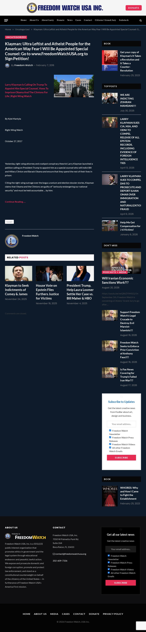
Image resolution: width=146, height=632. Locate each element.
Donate (133, 7)
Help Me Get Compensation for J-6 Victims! (130, 226)
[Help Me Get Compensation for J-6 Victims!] (110, 225)
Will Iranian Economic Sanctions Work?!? (117, 280)
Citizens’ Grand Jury (105, 20)
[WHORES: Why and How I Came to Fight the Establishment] (110, 496)
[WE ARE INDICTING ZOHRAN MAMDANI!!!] (110, 98)
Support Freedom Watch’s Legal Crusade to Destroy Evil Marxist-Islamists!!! (130, 321)
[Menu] (6, 20)
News (70, 20)
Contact (88, 20)
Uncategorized (16, 37)
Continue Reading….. (15, 201)
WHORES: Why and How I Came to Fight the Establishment (129, 493)
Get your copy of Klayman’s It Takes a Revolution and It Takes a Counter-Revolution (130, 61)
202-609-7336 (60, 560)
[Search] (140, 20)
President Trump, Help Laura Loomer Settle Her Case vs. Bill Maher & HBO (80, 292)
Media (54, 613)
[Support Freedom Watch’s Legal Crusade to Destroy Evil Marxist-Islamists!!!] (110, 315)
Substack (123, 20)
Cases (78, 20)
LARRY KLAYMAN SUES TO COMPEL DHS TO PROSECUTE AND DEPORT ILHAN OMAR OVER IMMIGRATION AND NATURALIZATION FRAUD (131, 193)
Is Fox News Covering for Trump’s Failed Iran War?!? (128, 375)
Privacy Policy (113, 613)
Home (24, 20)
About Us (34, 20)
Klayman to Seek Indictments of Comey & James (17, 290)
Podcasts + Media (114, 272)
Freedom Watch (23, 65)
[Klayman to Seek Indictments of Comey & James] (18, 273)
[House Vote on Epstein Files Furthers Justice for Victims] (49, 273)
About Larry (48, 20)
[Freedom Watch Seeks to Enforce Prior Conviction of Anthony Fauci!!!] (110, 345)
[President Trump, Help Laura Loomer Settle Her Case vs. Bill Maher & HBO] (80, 273)
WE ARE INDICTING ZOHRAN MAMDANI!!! (128, 100)
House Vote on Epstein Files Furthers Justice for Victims (47, 292)
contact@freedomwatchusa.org (70, 553)
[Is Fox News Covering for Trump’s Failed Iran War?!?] (110, 372)
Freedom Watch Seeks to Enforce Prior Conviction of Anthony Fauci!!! (129, 350)
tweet (9, 221)
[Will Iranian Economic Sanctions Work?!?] (121, 263)
